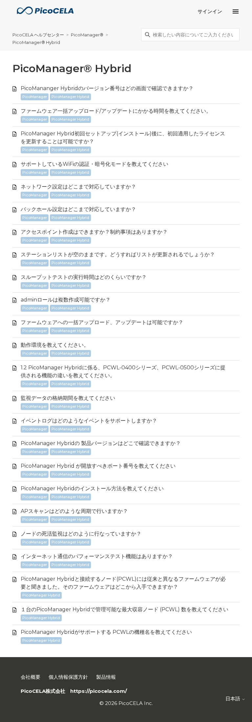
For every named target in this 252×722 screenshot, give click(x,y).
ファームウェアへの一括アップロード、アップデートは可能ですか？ (102, 322)
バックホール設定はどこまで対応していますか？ (78, 209)
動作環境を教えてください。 (55, 345)
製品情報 (106, 677)
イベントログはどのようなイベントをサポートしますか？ (89, 421)
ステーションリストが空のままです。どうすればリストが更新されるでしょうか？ (118, 254)
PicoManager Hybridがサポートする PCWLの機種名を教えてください (106, 632)
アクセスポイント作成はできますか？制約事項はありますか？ (94, 232)
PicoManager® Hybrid (36, 42)
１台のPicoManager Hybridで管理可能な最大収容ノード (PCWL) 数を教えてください (124, 609)
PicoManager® (87, 34)
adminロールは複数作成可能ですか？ (66, 300)
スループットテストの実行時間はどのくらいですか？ (84, 277)
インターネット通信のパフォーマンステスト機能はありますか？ (97, 556)
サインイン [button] (210, 11)
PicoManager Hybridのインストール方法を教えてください (92, 488)
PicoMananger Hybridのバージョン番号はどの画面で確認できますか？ (107, 88)
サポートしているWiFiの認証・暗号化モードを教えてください (94, 164)
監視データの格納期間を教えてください (68, 398)
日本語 (233, 698)
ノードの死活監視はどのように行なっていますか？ (81, 534)
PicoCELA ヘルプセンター (38, 34)
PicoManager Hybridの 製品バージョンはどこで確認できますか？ (101, 443)
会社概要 (30, 677)
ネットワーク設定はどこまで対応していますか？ (78, 187)
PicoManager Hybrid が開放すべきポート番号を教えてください (98, 466)
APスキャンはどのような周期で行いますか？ (74, 511)
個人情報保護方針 (68, 677)
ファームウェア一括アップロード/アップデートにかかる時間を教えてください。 (116, 111)
